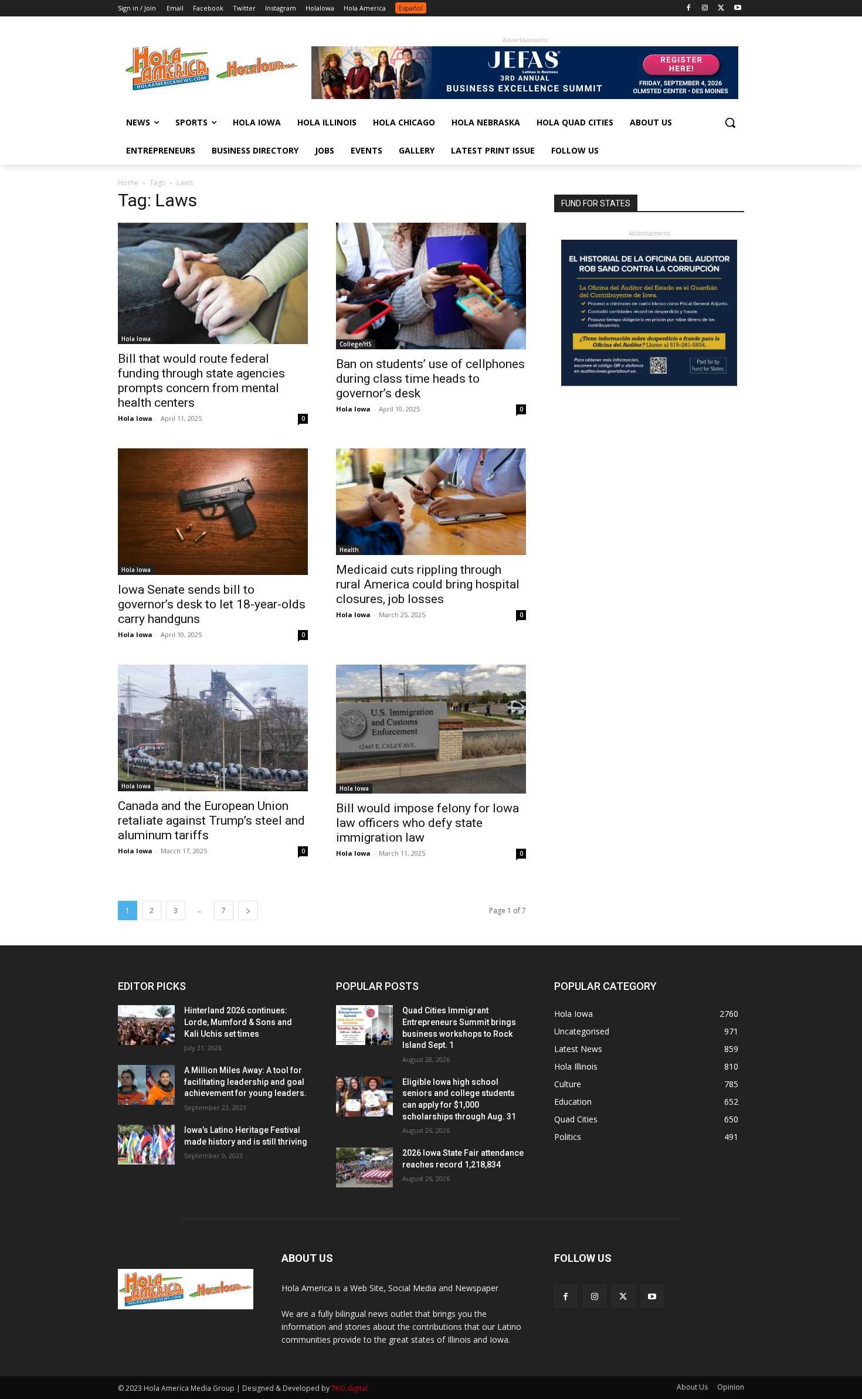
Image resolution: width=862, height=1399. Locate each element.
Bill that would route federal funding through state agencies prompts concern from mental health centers (201, 381)
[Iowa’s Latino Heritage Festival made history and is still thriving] (146, 1145)
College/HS (356, 344)
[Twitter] (721, 8)
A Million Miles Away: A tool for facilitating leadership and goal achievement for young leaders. (245, 1082)
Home (128, 183)
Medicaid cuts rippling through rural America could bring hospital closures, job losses (428, 584)
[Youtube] (737, 8)
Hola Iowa (136, 339)
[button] (730, 122)
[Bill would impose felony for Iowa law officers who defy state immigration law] (431, 729)
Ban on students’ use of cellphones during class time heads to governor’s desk (430, 378)
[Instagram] (705, 8)
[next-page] (248, 910)
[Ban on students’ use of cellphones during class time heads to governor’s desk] (431, 286)
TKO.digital (349, 1388)
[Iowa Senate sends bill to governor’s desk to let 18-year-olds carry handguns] (213, 511)
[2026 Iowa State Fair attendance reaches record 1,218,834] (364, 1167)
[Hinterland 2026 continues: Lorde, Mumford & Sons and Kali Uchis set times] (146, 1025)
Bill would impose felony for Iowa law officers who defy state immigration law (427, 823)
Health (349, 550)
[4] (524, 96)
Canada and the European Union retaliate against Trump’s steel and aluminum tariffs (211, 820)
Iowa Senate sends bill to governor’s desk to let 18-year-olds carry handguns (212, 604)
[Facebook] (688, 8)
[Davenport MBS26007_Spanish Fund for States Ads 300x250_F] (649, 383)
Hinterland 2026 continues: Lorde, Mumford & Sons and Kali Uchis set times (238, 1022)
